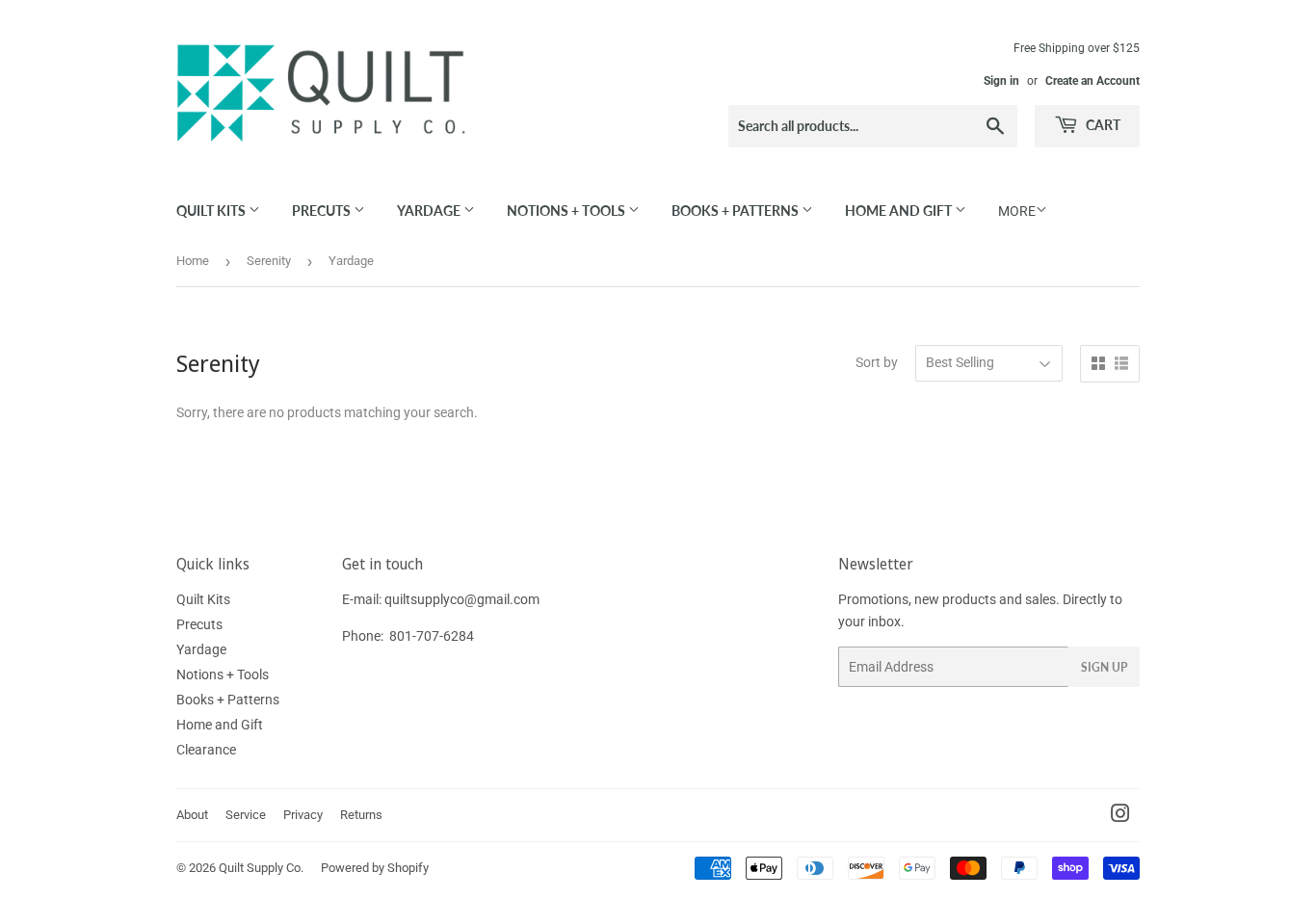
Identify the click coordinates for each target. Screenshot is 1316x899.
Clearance (206, 749)
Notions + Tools (567, 210)
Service (245, 814)
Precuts (323, 210)
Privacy (303, 814)
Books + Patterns (736, 210)
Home (192, 260)
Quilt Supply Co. (261, 867)
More (1017, 211)
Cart (1101, 125)
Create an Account (1092, 81)
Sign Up (1104, 667)
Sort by (876, 362)
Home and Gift (900, 210)
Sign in (1001, 81)
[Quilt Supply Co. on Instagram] (1120, 816)
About (192, 814)
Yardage (430, 210)
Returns (361, 814)
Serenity (269, 260)
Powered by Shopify (375, 867)
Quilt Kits (212, 210)
